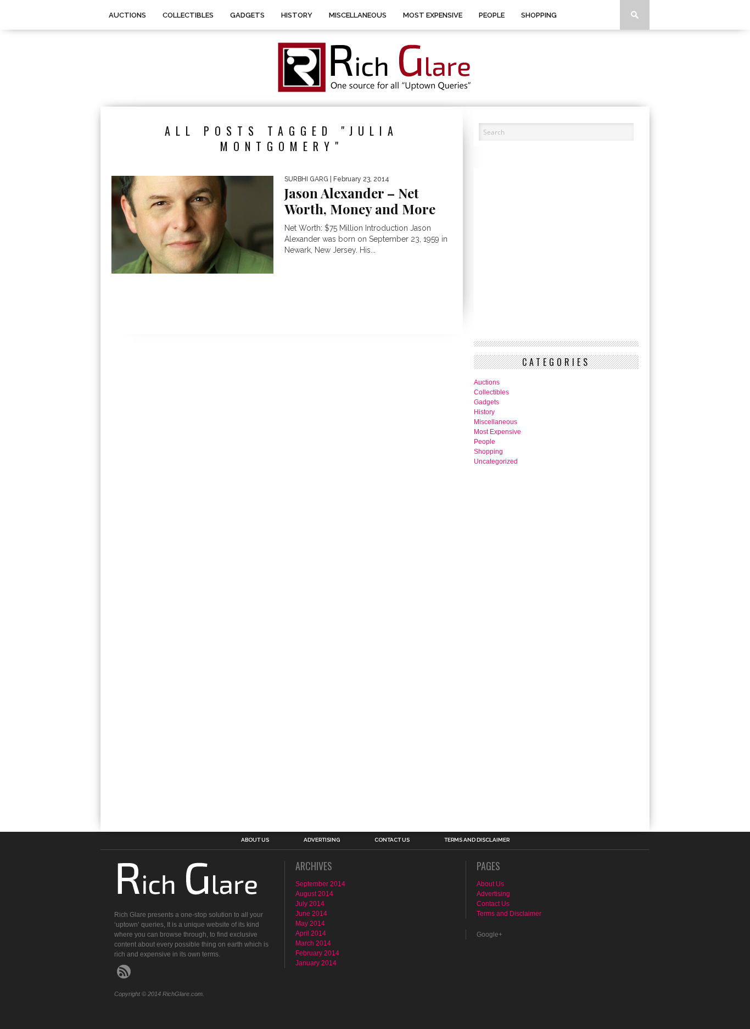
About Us (255, 840)
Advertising (322, 840)
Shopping (539, 15)
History (296, 15)
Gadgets (247, 15)
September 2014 (320, 884)
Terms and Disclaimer (477, 840)
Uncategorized (496, 461)
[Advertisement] (518, 642)
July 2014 (309, 904)
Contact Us (392, 840)
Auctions (127, 15)
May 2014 (310, 923)
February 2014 (317, 953)
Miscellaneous (358, 15)
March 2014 (313, 943)
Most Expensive (432, 15)
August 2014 (314, 894)
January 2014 (316, 963)
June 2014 (311, 913)
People (492, 15)
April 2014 (310, 933)
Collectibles (188, 15)
